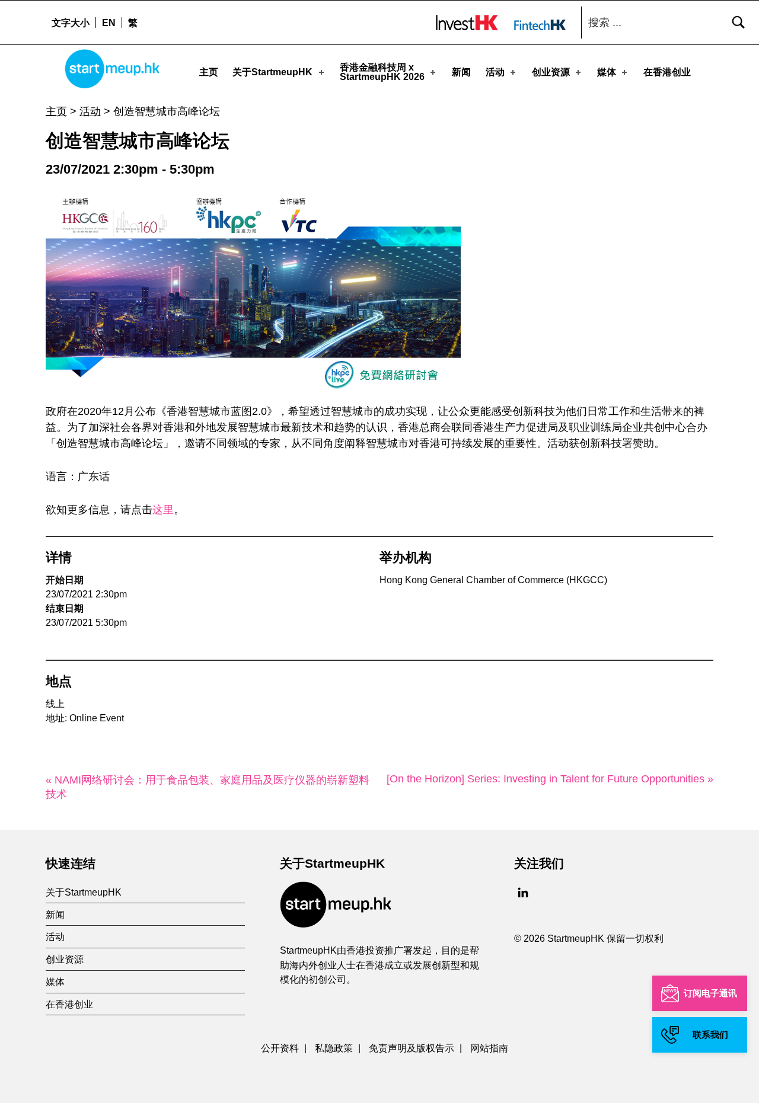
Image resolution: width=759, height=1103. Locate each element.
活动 (495, 72)
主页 (208, 72)
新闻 (461, 72)
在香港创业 (667, 72)
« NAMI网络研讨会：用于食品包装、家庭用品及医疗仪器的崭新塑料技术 (207, 787)
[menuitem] (108, 22)
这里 (163, 510)
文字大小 (71, 22)
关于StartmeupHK (272, 72)
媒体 (606, 72)
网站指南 (489, 1048)
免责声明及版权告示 (411, 1048)
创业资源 (551, 72)
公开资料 (280, 1048)
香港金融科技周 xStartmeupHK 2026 (382, 72)
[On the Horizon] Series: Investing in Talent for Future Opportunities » (550, 779)
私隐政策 (334, 1048)
